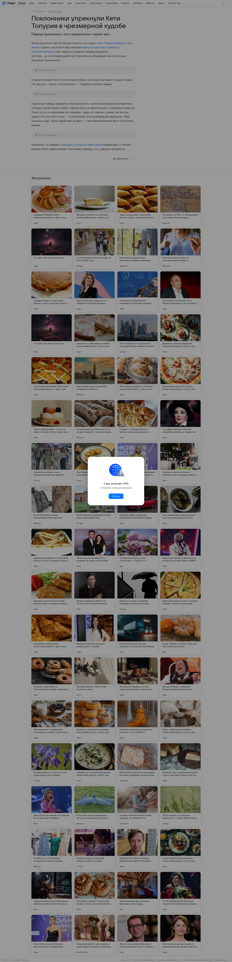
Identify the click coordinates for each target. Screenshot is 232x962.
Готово (116, 496)
